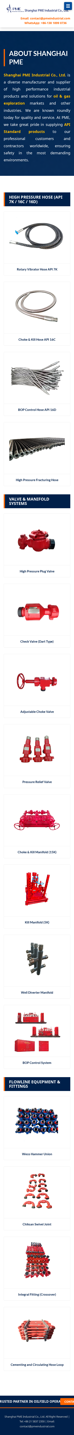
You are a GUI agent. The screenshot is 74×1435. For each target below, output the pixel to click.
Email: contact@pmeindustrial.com (45, 18)
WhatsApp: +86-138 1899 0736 (45, 23)
